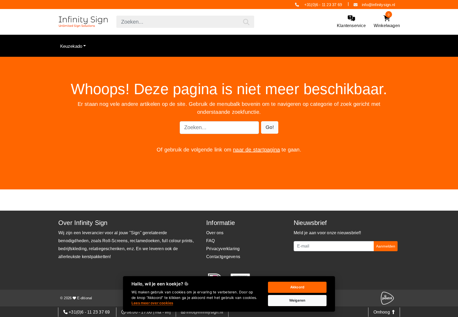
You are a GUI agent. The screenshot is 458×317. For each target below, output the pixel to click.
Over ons (215, 233)
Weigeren (297, 300)
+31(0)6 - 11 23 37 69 (323, 4)
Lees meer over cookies (152, 303)
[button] (269, 127)
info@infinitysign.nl (378, 4)
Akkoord (297, 287)
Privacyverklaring (223, 248)
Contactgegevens (223, 256)
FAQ (210, 240)
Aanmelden (385, 246)
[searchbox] (185, 22)
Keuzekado (71, 46)
